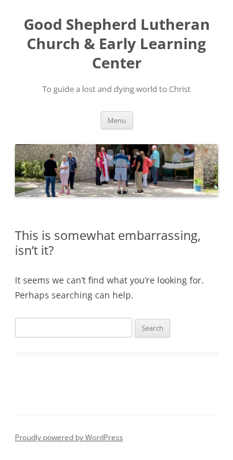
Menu (116, 120)
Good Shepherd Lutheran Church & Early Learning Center (117, 44)
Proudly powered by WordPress (69, 437)
